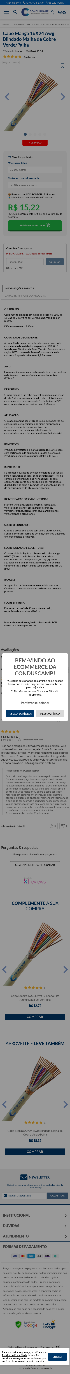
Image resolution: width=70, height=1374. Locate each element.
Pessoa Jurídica (20, 713)
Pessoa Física (50, 713)
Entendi (57, 1356)
